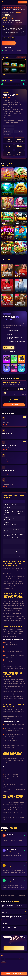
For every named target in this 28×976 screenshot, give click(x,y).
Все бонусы (7, 47)
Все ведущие (5, 262)
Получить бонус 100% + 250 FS (14, 948)
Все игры (3, 165)
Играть (22, 971)
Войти (14, 2)
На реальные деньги (10, 351)
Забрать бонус (8, 43)
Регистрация (22, 2)
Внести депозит (14, 404)
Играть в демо (8, 347)
